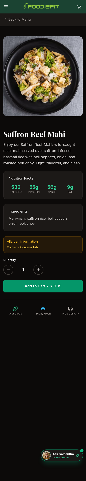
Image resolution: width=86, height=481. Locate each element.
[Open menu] (6, 7)
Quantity (9, 260)
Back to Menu (19, 19)
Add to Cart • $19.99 (43, 286)
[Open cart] (79, 7)
